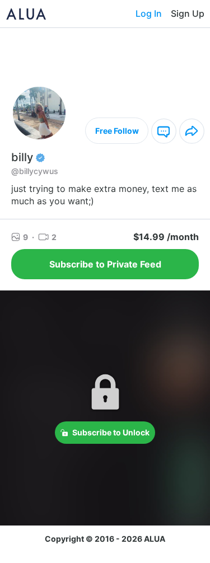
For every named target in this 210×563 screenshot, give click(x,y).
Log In (149, 13)
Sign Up (187, 13)
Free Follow (117, 130)
